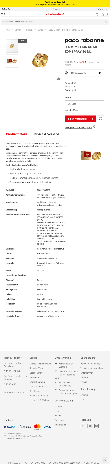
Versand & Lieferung (39, 395)
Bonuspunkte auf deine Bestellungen (68, 392)
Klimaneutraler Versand (66, 365)
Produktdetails (16, 134)
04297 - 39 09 (12, 371)
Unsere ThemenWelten (40, 363)
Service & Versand (46, 134)
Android (84, 395)
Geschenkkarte (36, 373)
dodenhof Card (36, 368)
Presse (83, 382)
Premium (59, 420)
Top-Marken (60, 424)
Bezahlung (35, 391)
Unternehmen (86, 373)
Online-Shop (7, 9)
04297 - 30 (10, 384)
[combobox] (55, 22)
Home (7, 30)
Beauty (29, 30)
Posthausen (55, 9)
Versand (68, 65)
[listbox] (84, 104)
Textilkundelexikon (38, 386)
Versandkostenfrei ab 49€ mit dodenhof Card (67, 374)
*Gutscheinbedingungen (13, 433)
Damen (18, 30)
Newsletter (34, 377)
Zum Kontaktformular (14, 392)
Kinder (58, 415)
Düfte (40, 30)
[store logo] (37, 14)
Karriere (84, 377)
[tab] (16, 134)
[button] (12, 60)
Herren (58, 411)
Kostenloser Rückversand (65, 384)
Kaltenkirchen (102, 9)
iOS (82, 399)
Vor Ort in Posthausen (90, 363)
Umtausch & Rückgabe (40, 400)
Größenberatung (37, 382)
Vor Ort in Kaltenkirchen (91, 368)
